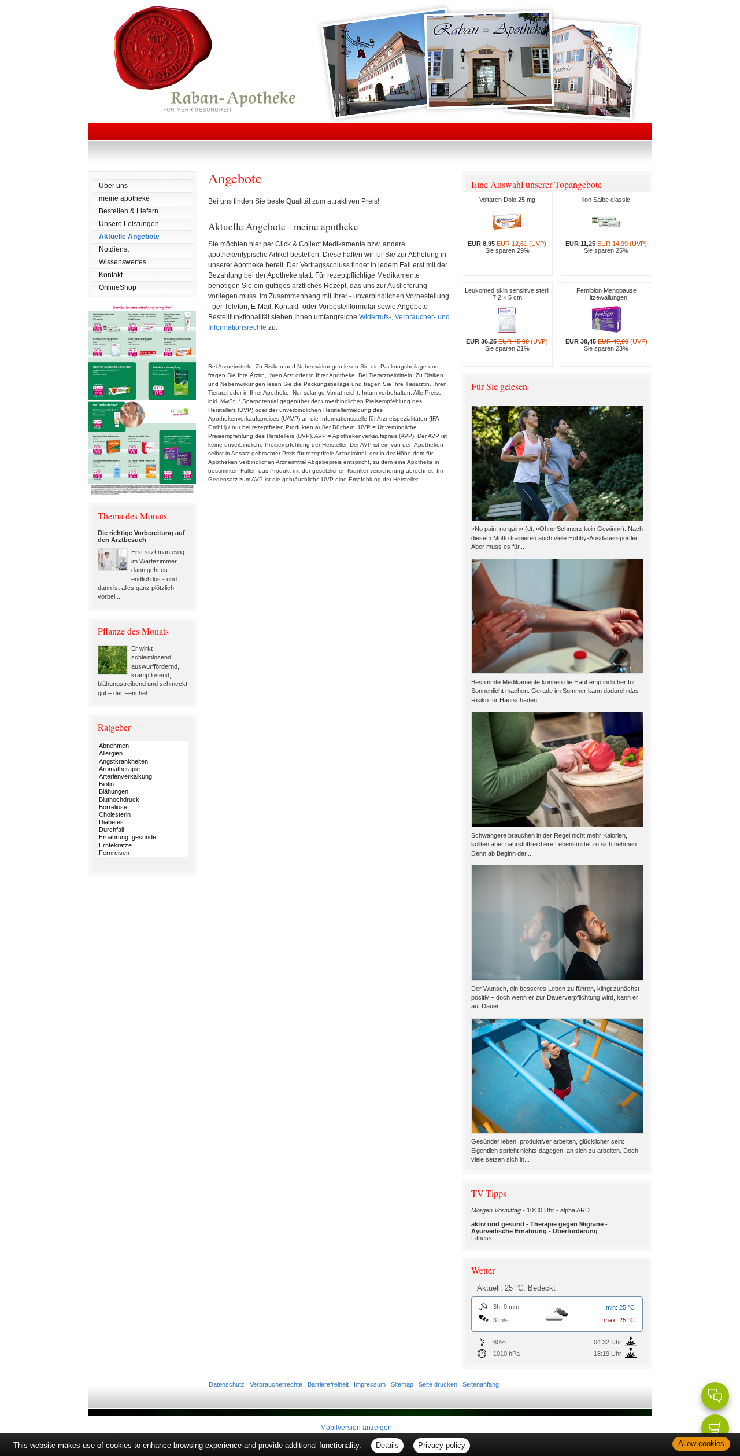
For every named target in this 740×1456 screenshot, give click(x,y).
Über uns (113, 186)
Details (387, 1445)
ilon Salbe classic (606, 225)
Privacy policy (441, 1445)
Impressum (370, 1384)
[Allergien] (143, 753)
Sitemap (402, 1384)
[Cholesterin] (143, 815)
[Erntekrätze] (143, 845)
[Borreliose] (143, 807)
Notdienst (114, 249)
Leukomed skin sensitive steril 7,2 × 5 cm (507, 319)
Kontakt (111, 275)
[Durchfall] (143, 830)
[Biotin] (143, 784)
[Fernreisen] (143, 853)
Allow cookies (701, 1443)
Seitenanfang (480, 1384)
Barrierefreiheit (328, 1384)
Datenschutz (227, 1384)
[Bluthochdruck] (143, 799)
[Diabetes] (143, 822)
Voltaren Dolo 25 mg (507, 225)
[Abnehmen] (143, 746)
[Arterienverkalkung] (143, 776)
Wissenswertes (122, 262)
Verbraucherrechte (276, 1384)
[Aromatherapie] (143, 769)
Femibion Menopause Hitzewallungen (606, 319)
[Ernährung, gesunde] (143, 837)
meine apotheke (124, 198)
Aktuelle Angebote (129, 237)
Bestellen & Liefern (128, 211)
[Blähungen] (143, 791)
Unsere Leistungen (129, 224)
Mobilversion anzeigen (356, 1428)
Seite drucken (438, 1384)
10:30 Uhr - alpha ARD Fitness (539, 1224)
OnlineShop (117, 287)
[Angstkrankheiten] (143, 761)
